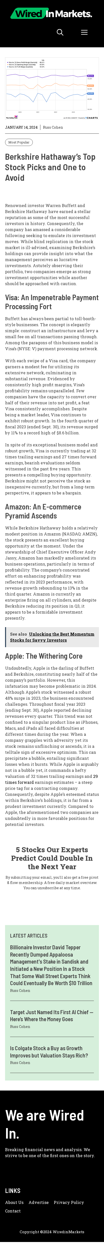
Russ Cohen (53, 127)
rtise (44, 1202)
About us (14, 1202)
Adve (34, 1202)
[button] (60, 32)
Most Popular (19, 142)
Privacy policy (69, 1202)
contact (13, 1210)
